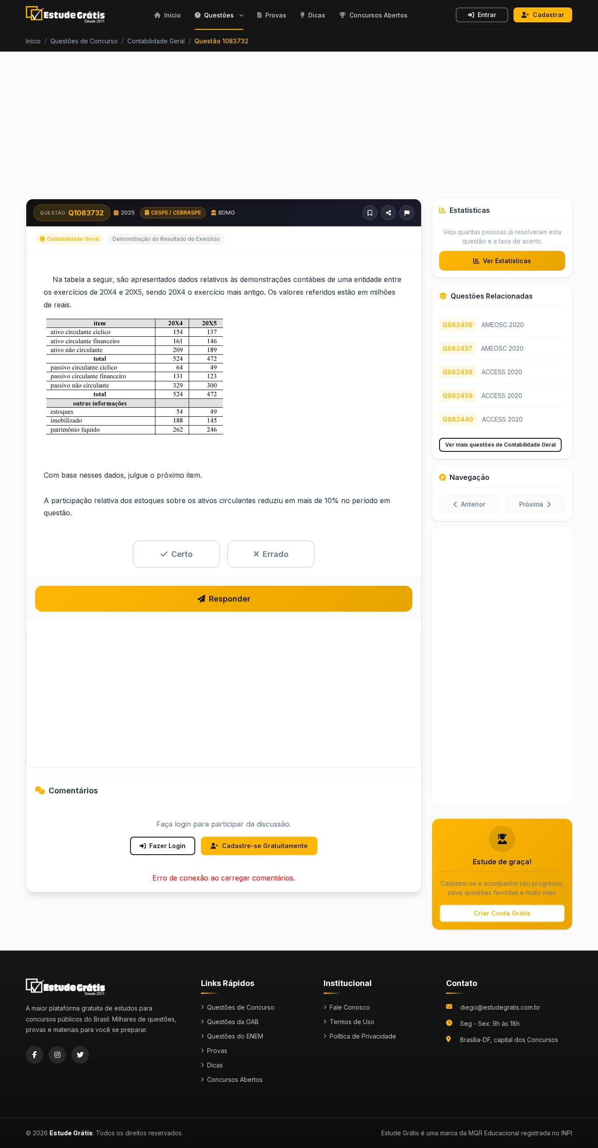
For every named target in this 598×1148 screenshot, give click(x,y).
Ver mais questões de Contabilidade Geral (500, 444)
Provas (217, 1050)
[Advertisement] (299, 130)
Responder (229, 598)
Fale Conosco (350, 1007)
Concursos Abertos (235, 1079)
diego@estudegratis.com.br (500, 1007)
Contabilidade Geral (72, 239)
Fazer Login (167, 845)
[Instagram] (57, 1054)
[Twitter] (80, 1054)
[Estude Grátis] (66, 15)
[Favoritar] (369, 212)
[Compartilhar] (388, 212)
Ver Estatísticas (507, 260)
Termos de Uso (352, 1021)
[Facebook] (34, 1054)
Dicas (215, 1065)
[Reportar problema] (406, 212)
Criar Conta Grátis (502, 913)
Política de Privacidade (363, 1036)
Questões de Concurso (240, 1007)
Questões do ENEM (235, 1036)
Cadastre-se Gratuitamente (265, 845)
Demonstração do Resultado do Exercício (166, 239)
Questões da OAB (233, 1021)
